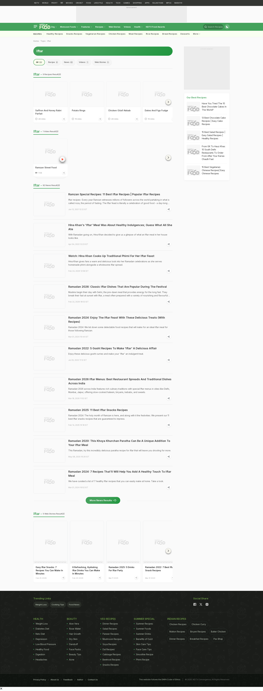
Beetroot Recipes (111, 659)
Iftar (49, 41)
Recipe (53, 62)
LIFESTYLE (98, 3)
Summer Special (144, 618)
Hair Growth (75, 634)
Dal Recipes (109, 649)
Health (137, 27)
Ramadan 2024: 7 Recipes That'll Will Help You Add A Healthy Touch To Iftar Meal (119, 473)
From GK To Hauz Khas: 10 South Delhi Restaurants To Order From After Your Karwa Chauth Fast (213, 152)
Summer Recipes (144, 623)
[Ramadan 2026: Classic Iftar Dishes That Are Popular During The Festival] (49, 297)
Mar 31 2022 (150, 578)
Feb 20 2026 (77, 578)
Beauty (72, 618)
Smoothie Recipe (144, 654)
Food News (74, 604)
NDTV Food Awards (155, 27)
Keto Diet (40, 634)
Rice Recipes (152, 34)
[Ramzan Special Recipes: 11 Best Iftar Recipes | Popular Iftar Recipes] (49, 204)
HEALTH (109, 3)
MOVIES (69, 3)
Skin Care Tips (143, 644)
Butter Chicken (218, 631)
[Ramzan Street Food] (50, 151)
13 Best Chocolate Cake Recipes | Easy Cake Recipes (214, 120)
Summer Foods (143, 628)
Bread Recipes (169, 34)
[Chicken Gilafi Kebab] (123, 94)
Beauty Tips (75, 654)
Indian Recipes (176, 618)
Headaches (41, 659)
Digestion (40, 654)
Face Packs (75, 649)
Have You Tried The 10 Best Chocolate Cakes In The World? (214, 106)
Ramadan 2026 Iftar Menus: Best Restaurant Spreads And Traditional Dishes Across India (119, 381)
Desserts (185, 34)
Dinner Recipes (110, 623)
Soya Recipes (110, 644)
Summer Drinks (143, 634)
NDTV (36, 3)
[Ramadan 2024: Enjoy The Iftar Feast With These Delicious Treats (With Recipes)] (49, 328)
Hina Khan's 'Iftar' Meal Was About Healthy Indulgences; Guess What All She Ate (120, 227)
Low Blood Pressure (46, 644)
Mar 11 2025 (113, 578)
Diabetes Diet (42, 628)
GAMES (126, 3)
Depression (41, 639)
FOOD (88, 3)
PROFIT (54, 3)
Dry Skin (73, 639)
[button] (168, 102)
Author (80, 680)
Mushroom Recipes (112, 639)
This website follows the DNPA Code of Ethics (159, 679)
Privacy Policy (39, 680)
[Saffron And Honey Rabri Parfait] (50, 94)
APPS (147, 3)
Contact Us (93, 680)
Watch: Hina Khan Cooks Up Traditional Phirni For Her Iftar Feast (111, 256)
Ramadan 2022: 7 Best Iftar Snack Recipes (159, 569)
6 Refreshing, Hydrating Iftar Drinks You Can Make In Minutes (86, 570)
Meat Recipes (135, 34)
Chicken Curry (199, 624)
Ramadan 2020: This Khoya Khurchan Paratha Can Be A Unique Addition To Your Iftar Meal (119, 443)
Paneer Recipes (111, 634)
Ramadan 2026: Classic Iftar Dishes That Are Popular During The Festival (117, 286)
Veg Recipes (108, 618)
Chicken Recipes (117, 34)
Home (36, 41)
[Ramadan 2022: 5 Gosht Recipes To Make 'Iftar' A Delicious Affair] (49, 358)
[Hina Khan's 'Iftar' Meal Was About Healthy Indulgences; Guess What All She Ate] (49, 235)
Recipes (99, 27)
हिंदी (62, 3)
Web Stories (114, 27)
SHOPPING (137, 3)
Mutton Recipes (177, 631)
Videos (127, 27)
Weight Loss (41, 604)
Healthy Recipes (55, 34)
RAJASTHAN (158, 3)
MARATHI (178, 3)
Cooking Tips (58, 604)
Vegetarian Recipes (95, 34)
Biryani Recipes (198, 631)
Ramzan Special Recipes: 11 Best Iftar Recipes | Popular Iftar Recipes (114, 194)
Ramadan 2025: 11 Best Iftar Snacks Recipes (98, 410)
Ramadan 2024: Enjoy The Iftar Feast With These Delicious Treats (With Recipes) (116, 319)
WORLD (45, 3)
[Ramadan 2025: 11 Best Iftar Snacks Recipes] (49, 420)
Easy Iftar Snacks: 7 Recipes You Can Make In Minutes (49, 570)
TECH (118, 3)
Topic (43, 41)
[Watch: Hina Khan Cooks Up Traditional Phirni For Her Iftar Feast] (49, 266)
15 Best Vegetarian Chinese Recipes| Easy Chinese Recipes (213, 170)
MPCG (168, 3)
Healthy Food (42, 649)
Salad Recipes (110, 628)
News (68, 62)
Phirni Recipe (142, 659)
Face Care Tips (144, 649)
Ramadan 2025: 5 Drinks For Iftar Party (121, 569)
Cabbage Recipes (112, 654)
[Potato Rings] (87, 94)
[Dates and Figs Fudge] (160, 94)
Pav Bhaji (218, 639)
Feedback (68, 680)
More (196, 34)
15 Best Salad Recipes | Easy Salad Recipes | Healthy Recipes (213, 135)
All (39, 62)
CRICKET (79, 3)
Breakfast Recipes (199, 639)
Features (85, 27)
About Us (55, 680)
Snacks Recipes (74, 34)
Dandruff (73, 644)
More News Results (101, 500)
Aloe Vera (74, 623)
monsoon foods (68, 27)
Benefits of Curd (144, 639)
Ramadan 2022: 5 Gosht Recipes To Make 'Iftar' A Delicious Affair (112, 348)
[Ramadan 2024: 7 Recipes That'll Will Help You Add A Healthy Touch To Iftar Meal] (49, 482)
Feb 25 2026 (41, 578)
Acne (71, 659)
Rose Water (75, 628)
